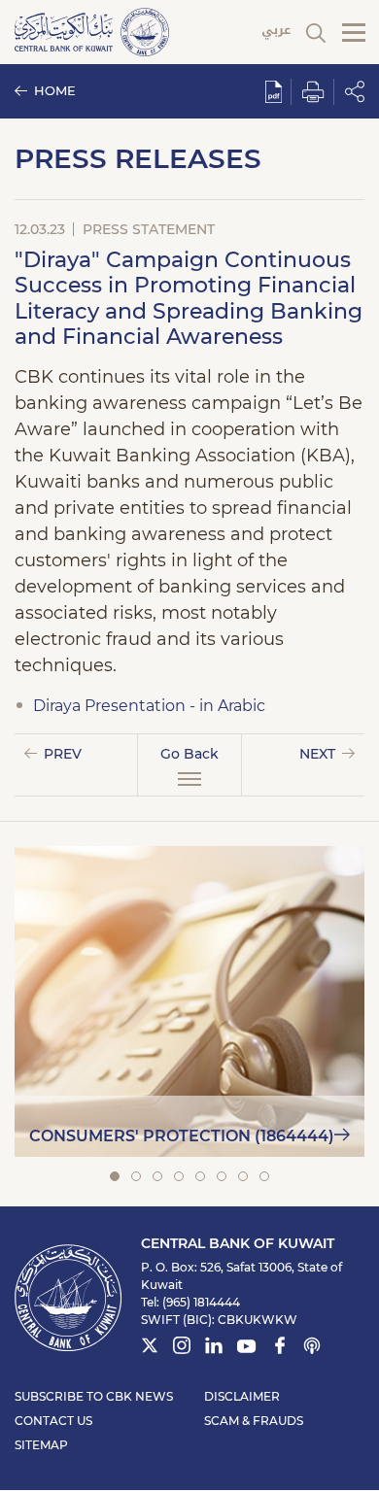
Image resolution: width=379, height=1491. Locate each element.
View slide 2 (136, 1176)
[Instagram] (181, 1348)
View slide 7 (243, 1176)
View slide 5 (200, 1176)
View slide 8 (264, 1176)
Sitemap (41, 1445)
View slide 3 (157, 1176)
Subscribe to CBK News (94, 1396)
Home (55, 90)
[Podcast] (312, 1348)
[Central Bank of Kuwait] (92, 30)
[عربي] (276, 33)
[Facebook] (280, 1348)
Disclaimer (242, 1396)
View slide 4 (179, 1176)
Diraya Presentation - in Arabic (149, 705)
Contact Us (53, 1420)
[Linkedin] (214, 1348)
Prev (63, 753)
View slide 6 (221, 1176)
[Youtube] (247, 1350)
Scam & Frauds (253, 1420)
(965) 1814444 (201, 1302)
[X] (149, 1348)
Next (317, 753)
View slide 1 (115, 1176)
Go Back (189, 753)
